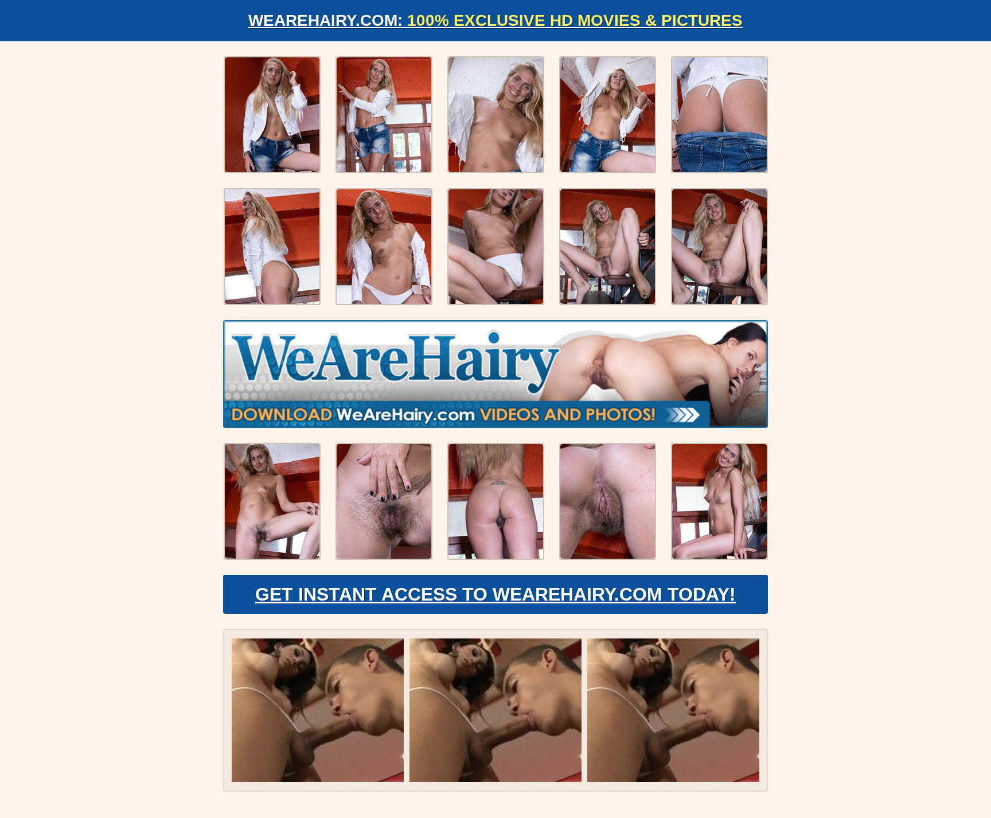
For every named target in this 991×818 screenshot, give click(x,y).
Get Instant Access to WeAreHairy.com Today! (495, 594)
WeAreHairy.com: (495, 20)
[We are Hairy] (495, 374)
